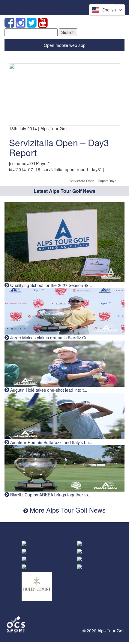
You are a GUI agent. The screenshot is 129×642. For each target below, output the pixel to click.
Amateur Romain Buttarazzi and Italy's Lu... (50, 442)
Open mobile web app (65, 45)
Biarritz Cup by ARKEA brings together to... (50, 495)
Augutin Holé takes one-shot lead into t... (48, 390)
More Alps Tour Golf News (67, 509)
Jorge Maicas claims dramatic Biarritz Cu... (50, 338)
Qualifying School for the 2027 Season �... (50, 285)
